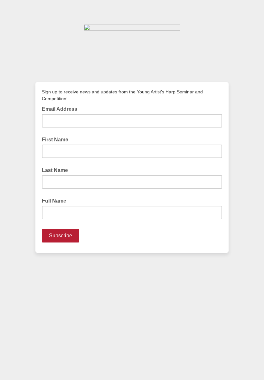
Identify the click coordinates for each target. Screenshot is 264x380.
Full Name (54, 201)
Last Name (55, 170)
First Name (55, 139)
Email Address (61, 108)
